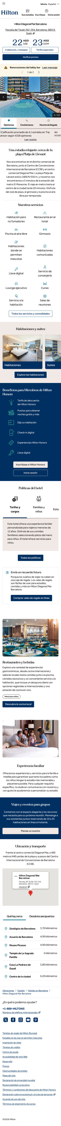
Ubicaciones (8, 990)
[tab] (9, 123)
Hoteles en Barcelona (38, 990)
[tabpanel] (30, 136)
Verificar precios (40, 57)
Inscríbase (40, 15)
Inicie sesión (54, 15)
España (21, 990)
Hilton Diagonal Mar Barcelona (17, 993)
